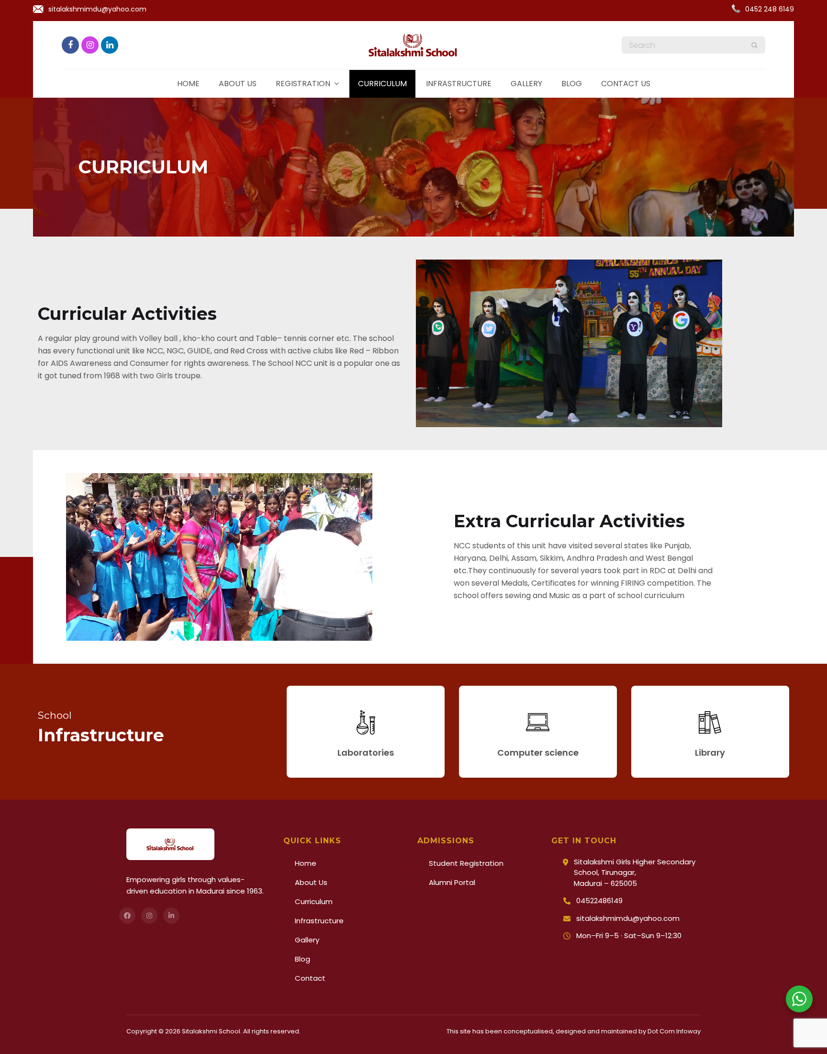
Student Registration (466, 863)
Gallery (526, 83)
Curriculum (382, 83)
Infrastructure (459, 83)
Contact (310, 978)
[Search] (754, 45)
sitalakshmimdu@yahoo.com (97, 9)
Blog (571, 83)
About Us (311, 882)
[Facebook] (127, 915)
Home (188, 83)
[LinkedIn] (171, 915)
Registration (303, 83)
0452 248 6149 (769, 9)
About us (238, 83)
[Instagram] (149, 915)
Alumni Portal (452, 882)
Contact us (625, 83)
